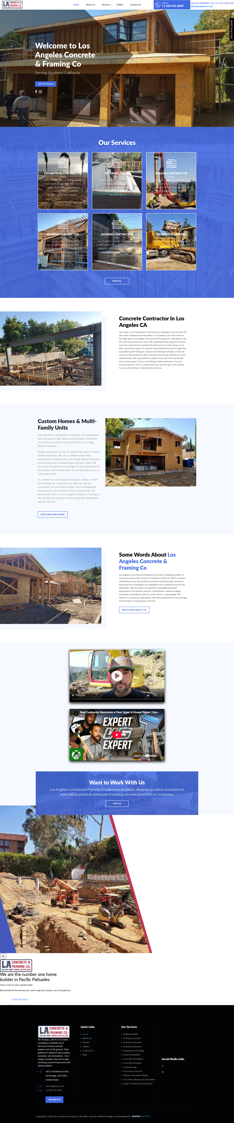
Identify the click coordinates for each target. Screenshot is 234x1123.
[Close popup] (3, 956)
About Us (90, 5)
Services (106, 5)
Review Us (54, 1100)
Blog (85, 1055)
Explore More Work (53, 514)
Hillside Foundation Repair (135, 1075)
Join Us (117, 803)
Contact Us (135, 5)
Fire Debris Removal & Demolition (139, 1079)
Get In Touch (45, 84)
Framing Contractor (132, 1042)
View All (117, 281)
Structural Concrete (132, 1071)
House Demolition (131, 1055)
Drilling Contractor (132, 1038)
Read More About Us (134, 610)
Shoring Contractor (132, 1047)
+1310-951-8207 (19, 999)
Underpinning (129, 1067)
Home (76, 5)
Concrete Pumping (132, 1063)
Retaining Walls (130, 1034)
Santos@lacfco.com (203, 6)
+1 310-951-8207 (54, 1090)
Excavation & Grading (133, 1051)
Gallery (119, 5)
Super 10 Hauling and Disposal (137, 1084)
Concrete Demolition (133, 1059)
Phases (86, 1042)
